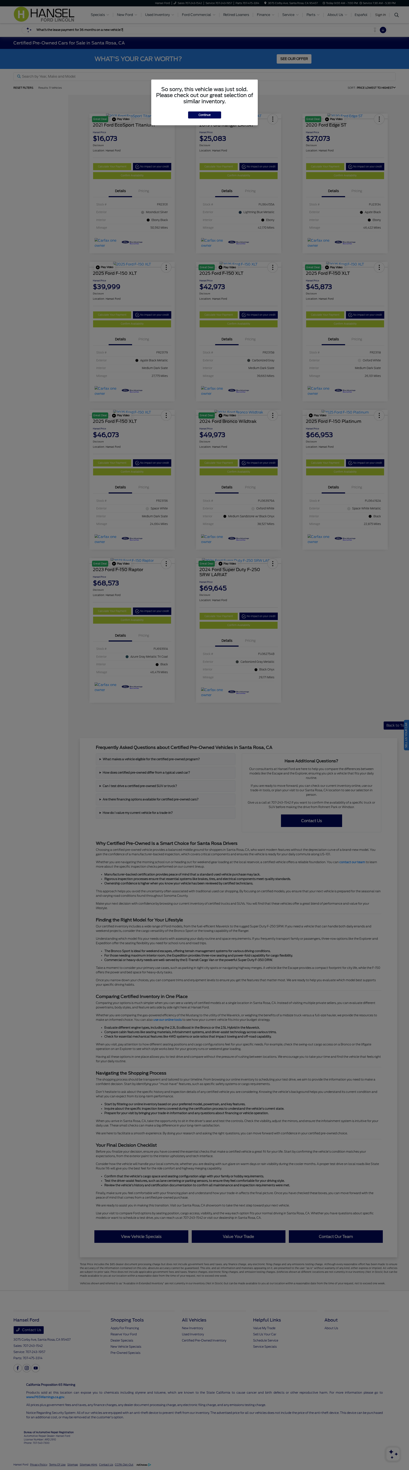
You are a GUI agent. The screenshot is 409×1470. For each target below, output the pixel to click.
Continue (205, 115)
